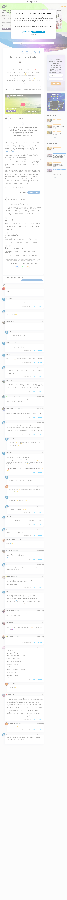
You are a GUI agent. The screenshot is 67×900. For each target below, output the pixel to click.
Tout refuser (33, 34)
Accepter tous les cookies (38, 31)
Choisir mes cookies (26, 31)
